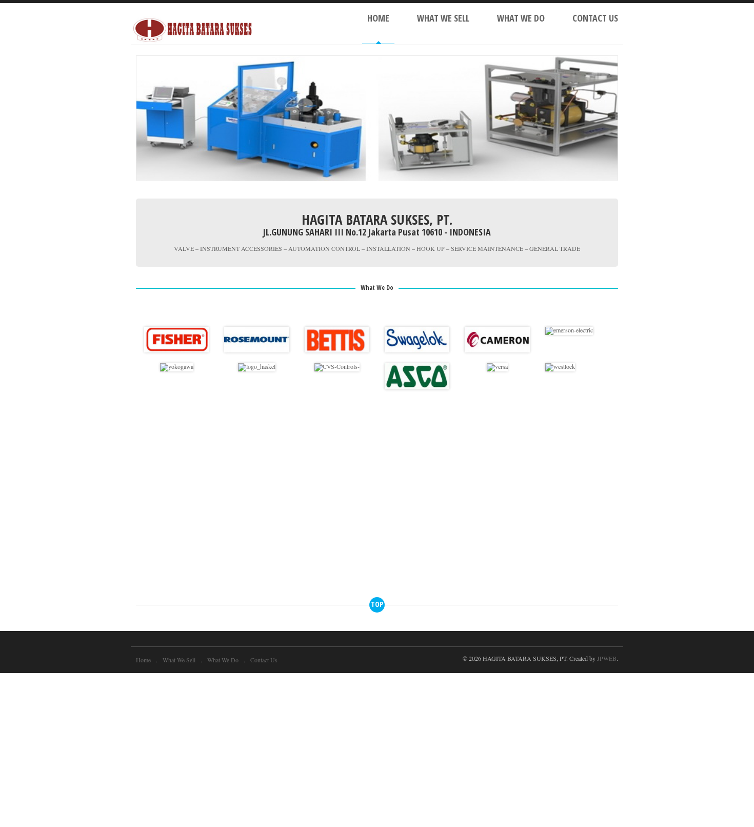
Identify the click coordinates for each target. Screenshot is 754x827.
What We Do (521, 18)
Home (378, 18)
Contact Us (595, 18)
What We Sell (443, 18)
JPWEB (607, 658)
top (377, 604)
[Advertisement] (377, 497)
